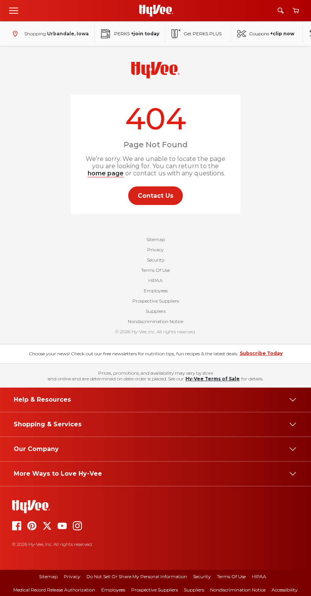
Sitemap (155, 239)
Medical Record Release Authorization (54, 590)
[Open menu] (13, 10)
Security (156, 260)
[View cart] (296, 11)
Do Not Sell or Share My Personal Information (136, 576)
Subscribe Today (261, 353)
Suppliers (156, 311)
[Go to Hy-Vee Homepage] (156, 11)
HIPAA (155, 280)
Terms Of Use (155, 270)
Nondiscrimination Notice (155, 321)
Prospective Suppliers (155, 301)
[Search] (281, 11)
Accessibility (285, 590)
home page (106, 173)
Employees (156, 290)
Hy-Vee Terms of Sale (212, 379)
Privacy (155, 249)
